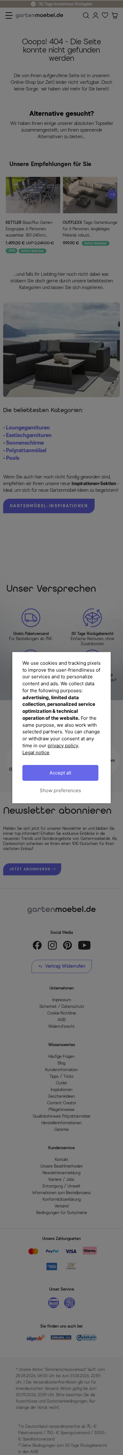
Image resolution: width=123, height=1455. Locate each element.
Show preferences (60, 790)
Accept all (60, 773)
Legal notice (36, 752)
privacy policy (63, 746)
